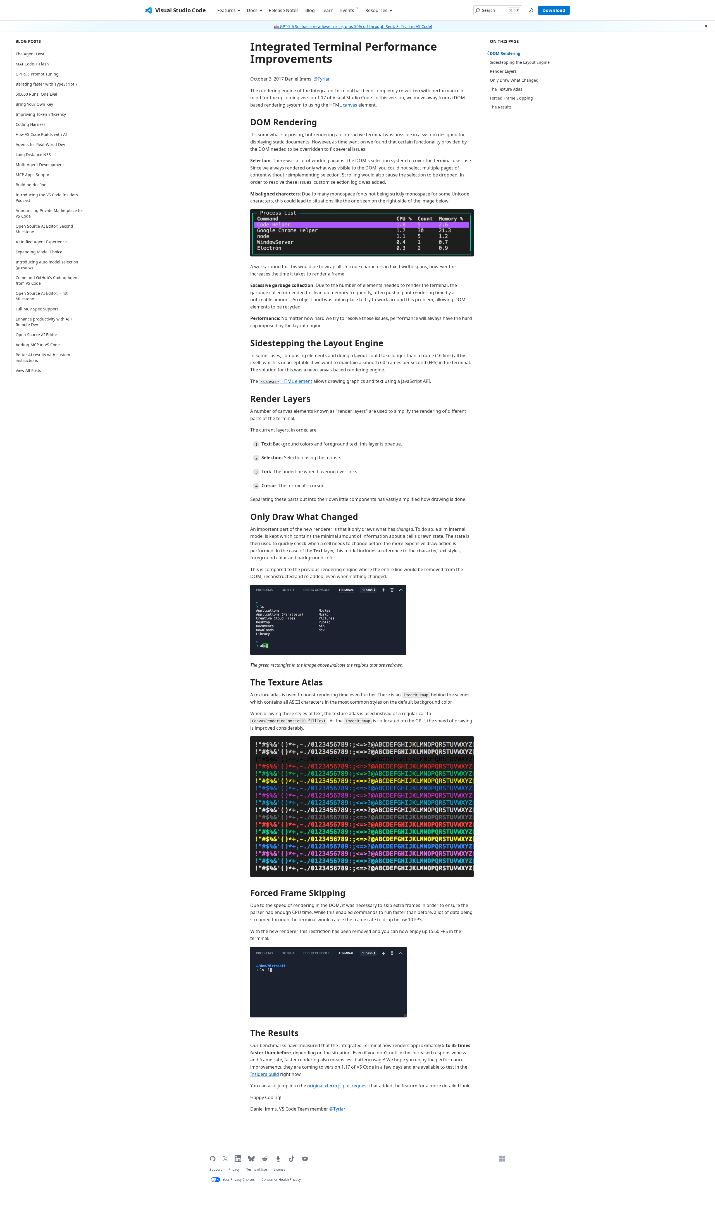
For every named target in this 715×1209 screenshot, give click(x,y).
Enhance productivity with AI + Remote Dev (44, 321)
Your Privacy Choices (239, 1179)
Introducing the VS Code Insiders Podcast (47, 197)
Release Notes (284, 10)
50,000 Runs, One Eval (36, 94)
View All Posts (28, 370)
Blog (310, 10)
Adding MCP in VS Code (38, 344)
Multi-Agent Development (40, 164)
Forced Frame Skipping (297, 893)
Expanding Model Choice (39, 251)
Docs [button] (253, 10)
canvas (350, 105)
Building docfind (31, 184)
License (279, 1169)
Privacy (234, 1169)
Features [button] (227, 10)
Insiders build (264, 1074)
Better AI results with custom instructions (43, 357)
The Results (274, 1033)
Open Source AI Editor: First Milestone (42, 296)
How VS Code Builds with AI (41, 134)
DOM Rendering (283, 122)
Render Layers (280, 398)
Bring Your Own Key (34, 104)
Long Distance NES (33, 154)
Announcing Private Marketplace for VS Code (49, 213)
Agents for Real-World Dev (40, 144)
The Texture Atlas (286, 682)
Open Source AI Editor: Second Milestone (44, 228)
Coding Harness (31, 124)
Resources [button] (377, 10)
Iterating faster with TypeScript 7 (47, 84)
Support (215, 1169)
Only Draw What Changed (304, 516)
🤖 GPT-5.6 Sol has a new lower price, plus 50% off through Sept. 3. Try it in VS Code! (353, 26)
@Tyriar (322, 79)
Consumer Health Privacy (281, 1179)
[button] (497, 10)
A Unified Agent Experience (41, 241)
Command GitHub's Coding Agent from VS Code (47, 280)
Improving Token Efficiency (41, 114)
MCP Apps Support (33, 174)
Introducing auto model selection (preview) (47, 264)
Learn (327, 10)
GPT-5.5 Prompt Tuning (37, 74)
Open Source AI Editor (36, 334)
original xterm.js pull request (337, 1086)
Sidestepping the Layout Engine (316, 343)
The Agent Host (30, 53)
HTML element (286, 381)
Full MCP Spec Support (37, 309)
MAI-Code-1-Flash (32, 64)
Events (347, 10)
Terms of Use (256, 1169)
